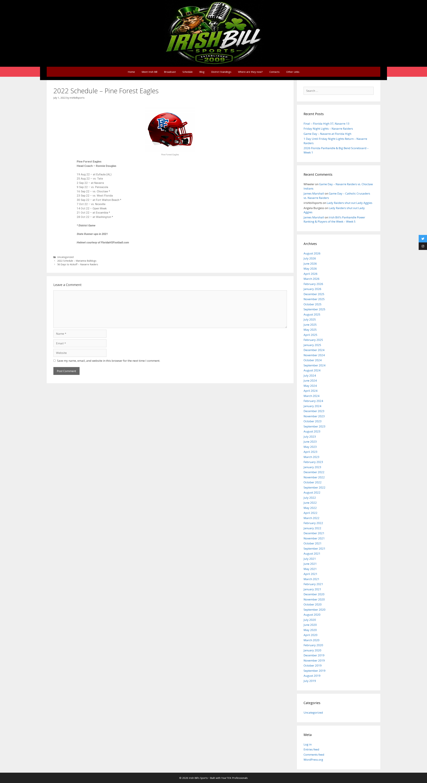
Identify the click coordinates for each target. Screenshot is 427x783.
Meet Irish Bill (149, 71)
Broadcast (170, 71)
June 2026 (310, 263)
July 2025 (310, 319)
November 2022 (314, 477)
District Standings (221, 71)
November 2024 (314, 355)
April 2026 (310, 274)
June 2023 (310, 441)
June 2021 (310, 564)
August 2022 (312, 492)
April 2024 (310, 391)
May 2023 (310, 447)
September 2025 (314, 309)
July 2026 (310, 258)
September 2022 (314, 487)
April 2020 (310, 635)
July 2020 (310, 620)
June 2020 (310, 625)
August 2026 (312, 253)
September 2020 (314, 609)
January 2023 (312, 467)
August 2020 (312, 614)
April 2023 (310, 452)
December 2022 (314, 472)
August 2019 (312, 676)
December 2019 (314, 655)
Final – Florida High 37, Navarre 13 (326, 123)
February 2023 (313, 462)
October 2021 (313, 543)
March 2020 (311, 640)
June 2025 (310, 325)
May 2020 (310, 630)
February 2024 (313, 401)
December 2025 (314, 294)
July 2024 (310, 375)
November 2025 (314, 299)
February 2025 (313, 340)
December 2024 (314, 350)
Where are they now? (250, 71)
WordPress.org (313, 759)
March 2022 (311, 518)
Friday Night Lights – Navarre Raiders (328, 128)
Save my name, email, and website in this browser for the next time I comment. (108, 361)
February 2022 (313, 523)
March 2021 (311, 579)
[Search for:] (339, 91)
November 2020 (314, 599)
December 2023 (314, 411)
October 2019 (313, 665)
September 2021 (314, 548)
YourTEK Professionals (234, 777)
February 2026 (313, 284)
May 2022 (310, 508)
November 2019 (314, 660)
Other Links (292, 71)
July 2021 (310, 559)
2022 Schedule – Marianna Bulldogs (76, 260)
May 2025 (310, 330)
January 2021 (312, 589)
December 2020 (314, 594)
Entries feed (311, 749)
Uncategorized (65, 257)
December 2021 (314, 533)
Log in (308, 744)
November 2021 (314, 538)
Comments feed (314, 754)
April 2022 (310, 513)
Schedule (187, 71)
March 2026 (311, 279)
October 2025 (313, 304)
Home (131, 71)
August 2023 (312, 431)
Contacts (274, 71)
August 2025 (312, 314)
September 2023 (314, 426)
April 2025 (310, 335)
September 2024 (314, 365)
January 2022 (312, 528)
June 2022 (310, 503)
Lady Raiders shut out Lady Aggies (349, 203)
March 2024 (311, 396)
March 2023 (311, 457)
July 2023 (310, 436)
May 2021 (310, 569)
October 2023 (313, 421)
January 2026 (312, 289)
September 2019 (314, 671)
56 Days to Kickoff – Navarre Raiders (77, 264)
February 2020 (313, 645)
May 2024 (310, 386)
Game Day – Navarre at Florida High (327, 134)
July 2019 (310, 681)
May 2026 (310, 268)
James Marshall (314, 193)
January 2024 (312, 406)
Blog (201, 71)
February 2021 (313, 584)
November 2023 (314, 416)
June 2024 (310, 380)
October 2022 (313, 482)
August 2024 (312, 370)
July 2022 (310, 498)
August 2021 (312, 553)
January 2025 (312, 345)
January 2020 (312, 650)
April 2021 (310, 574)
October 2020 (313, 604)
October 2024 (313, 360)
